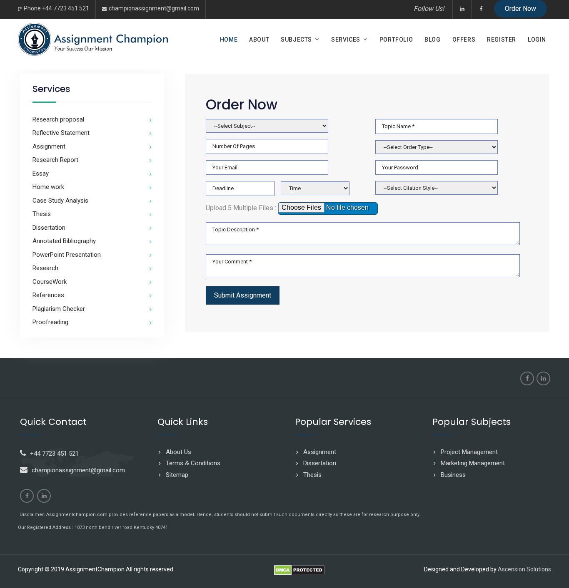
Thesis (41, 214)
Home (228, 39)
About (259, 39)
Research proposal (58, 119)
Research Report (55, 160)
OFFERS (464, 39)
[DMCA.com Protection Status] (299, 573)
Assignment (48, 146)
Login (537, 39)
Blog (432, 39)
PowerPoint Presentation (66, 254)
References (48, 295)
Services (345, 39)
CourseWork (49, 281)
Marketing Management (473, 463)
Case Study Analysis (60, 200)
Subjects (296, 39)
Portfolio (396, 39)
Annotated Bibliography (64, 241)
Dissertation (48, 227)
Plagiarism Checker (58, 309)
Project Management (469, 452)
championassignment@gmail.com (154, 8)
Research (45, 268)
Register (501, 39)
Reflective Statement (61, 132)
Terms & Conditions (193, 463)
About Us (178, 452)
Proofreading (50, 322)
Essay (40, 173)
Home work (48, 187)
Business (453, 475)
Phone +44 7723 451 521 (56, 8)
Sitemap (177, 475)
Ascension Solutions (524, 569)
